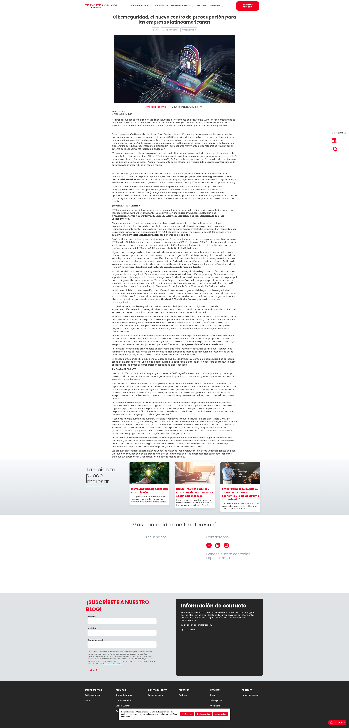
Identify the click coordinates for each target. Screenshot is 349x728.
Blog (212, 695)
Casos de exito (155, 695)
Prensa (88, 700)
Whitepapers (217, 700)
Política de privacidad (112, 663)
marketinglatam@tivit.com (198, 625)
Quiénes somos (92, 695)
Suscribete (339, 722)
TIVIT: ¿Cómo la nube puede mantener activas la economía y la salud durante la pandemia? (240, 494)
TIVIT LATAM (118, 111)
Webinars (215, 705)
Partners (183, 695)
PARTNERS (202, 5)
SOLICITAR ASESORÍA (248, 6)
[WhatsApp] (339, 150)
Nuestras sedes (250, 695)
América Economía (155, 107)
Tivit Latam (189, 629)
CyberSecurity (189, 29)
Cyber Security (123, 700)
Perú (155, 29)
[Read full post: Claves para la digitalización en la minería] (149, 483)
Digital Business (124, 705)
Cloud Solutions (170, 29)
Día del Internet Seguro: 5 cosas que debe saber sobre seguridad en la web (194, 492)
